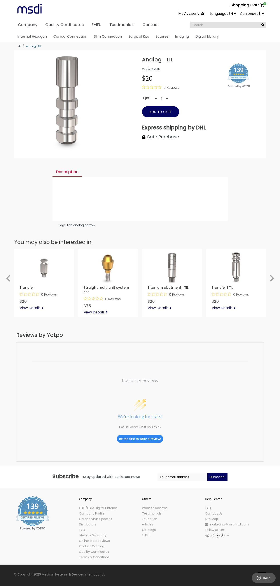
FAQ (82, 530)
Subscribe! (217, 477)
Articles (147, 524)
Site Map (211, 519)
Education (149, 519)
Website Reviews (154, 508)
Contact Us (213, 513)
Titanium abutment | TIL (168, 287)
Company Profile (92, 513)
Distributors (87, 524)
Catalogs (149, 530)
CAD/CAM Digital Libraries (98, 508)
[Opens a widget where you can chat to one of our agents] (264, 578)
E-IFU (145, 535)
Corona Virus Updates (95, 519)
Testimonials (151, 513)
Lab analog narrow (81, 225)
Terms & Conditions (94, 557)
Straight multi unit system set (106, 289)
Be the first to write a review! (140, 439)
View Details (30, 307)
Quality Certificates (94, 551)
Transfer (26, 287)
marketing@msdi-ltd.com (228, 524)
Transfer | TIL (222, 287)
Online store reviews (94, 541)
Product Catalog (91, 546)
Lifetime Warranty (93, 535)
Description (67, 171)
